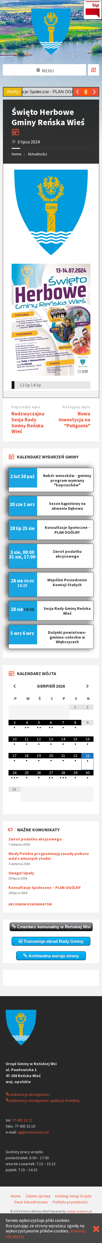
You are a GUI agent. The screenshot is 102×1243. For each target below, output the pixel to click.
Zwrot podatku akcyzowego (35, 839)
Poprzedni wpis (26, 407)
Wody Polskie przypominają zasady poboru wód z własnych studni (48, 856)
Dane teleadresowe (31, 1202)
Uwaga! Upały (21, 873)
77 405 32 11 (22, 1120)
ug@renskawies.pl (33, 1132)
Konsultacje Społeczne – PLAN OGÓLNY (44, 887)
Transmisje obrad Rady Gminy (52, 941)
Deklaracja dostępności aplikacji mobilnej (44, 1100)
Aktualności (37, 154)
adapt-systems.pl (79, 1211)
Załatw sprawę (38, 1196)
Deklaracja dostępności (29, 1094)
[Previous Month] (14, 686)
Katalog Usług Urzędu (73, 1196)
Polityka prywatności (70, 1202)
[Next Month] (87, 686)
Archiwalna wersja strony (53, 955)
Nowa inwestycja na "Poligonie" (74, 419)
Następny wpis (76, 407)
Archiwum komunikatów (30, 904)
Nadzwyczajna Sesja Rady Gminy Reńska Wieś (27, 422)
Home (17, 154)
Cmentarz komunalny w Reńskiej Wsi (53, 926)
